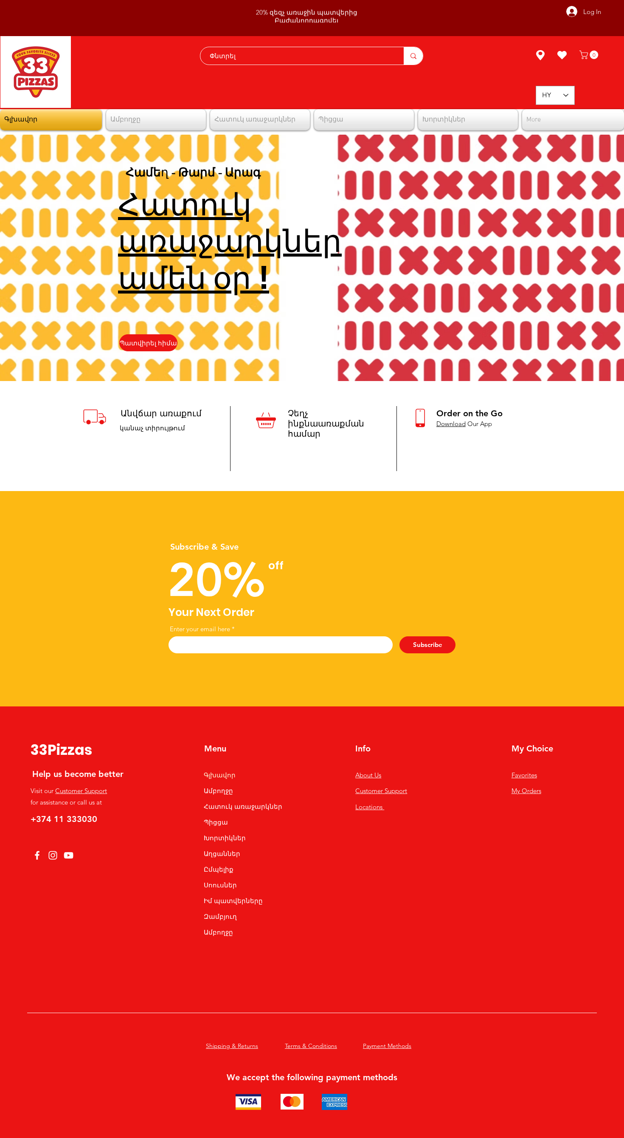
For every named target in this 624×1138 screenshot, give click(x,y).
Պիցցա (216, 822)
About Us (368, 775)
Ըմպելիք (218, 869)
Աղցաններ (222, 854)
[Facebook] (37, 855)
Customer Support (81, 791)
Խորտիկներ (225, 838)
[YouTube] (68, 855)
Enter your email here (200, 629)
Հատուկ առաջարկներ (243, 806)
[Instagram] (53, 855)
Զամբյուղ (220, 916)
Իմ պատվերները (233, 901)
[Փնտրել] (413, 56)
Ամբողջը (218, 791)
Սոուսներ (220, 885)
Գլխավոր (220, 775)
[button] (589, 55)
